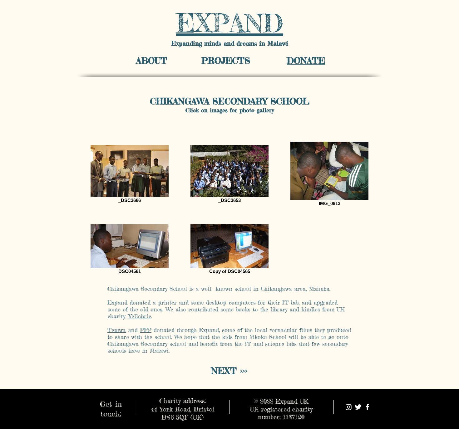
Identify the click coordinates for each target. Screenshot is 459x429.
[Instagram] (349, 407)
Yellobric (139, 316)
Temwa (116, 329)
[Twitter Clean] (358, 407)
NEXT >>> (229, 371)
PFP (145, 329)
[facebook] (367, 407)
